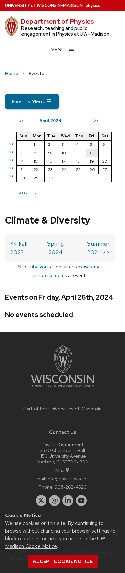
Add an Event (29, 193)
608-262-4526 (70, 487)
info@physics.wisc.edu (69, 478)
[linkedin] (68, 500)
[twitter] (41, 500)
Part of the (62, 409)
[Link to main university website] (62, 388)
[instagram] (54, 500)
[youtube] (81, 500)
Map (60, 470)
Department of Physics (57, 21)
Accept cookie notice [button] (63, 561)
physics (93, 5)
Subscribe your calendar (43, 266)
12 (91, 152)
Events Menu (32, 101)
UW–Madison (44, 5)
